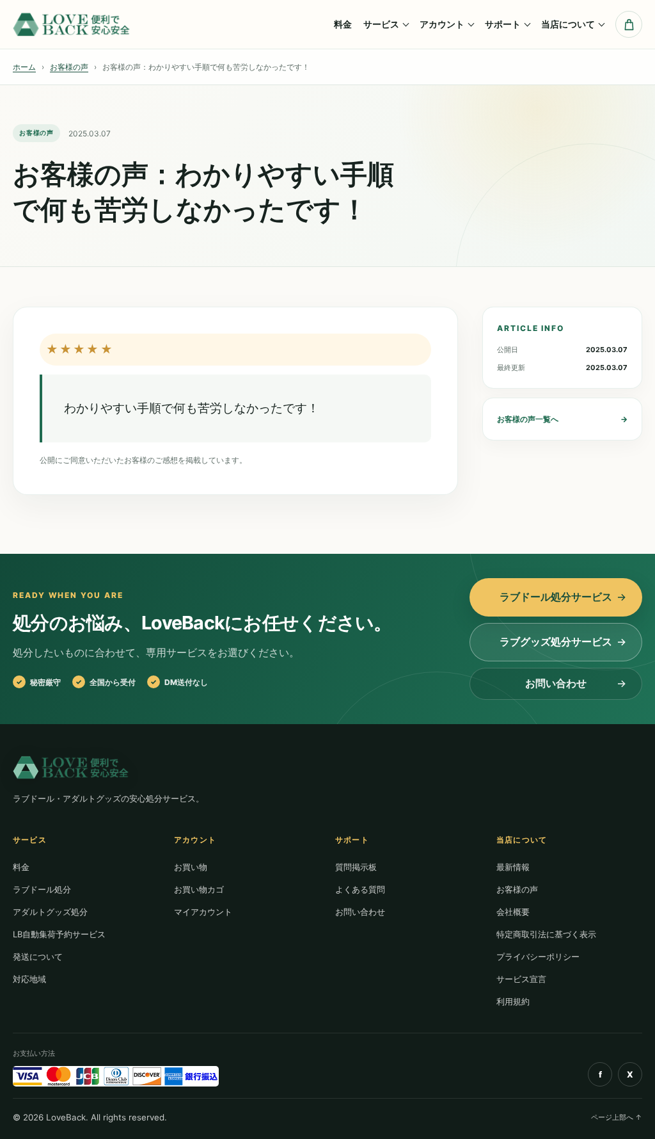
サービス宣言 (521, 979)
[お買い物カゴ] (628, 24)
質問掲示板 (356, 867)
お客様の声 (69, 67)
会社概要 (513, 912)
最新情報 (513, 867)
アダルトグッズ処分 (50, 912)
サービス (381, 24)
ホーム (24, 67)
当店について (568, 24)
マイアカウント (203, 912)
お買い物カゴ (199, 889)
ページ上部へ (616, 1117)
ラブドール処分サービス (556, 596)
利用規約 (513, 1001)
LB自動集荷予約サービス (59, 934)
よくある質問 (360, 889)
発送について (38, 956)
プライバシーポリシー (538, 956)
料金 (343, 24)
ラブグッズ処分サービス (556, 641)
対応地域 (29, 979)
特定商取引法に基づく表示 (546, 934)
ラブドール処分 (42, 889)
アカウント (442, 24)
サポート (503, 24)
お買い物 (190, 867)
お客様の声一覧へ (562, 419)
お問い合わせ (556, 683)
